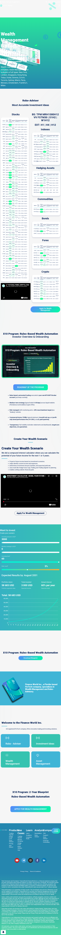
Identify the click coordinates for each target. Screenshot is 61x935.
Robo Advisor (11, 840)
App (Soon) (11, 846)
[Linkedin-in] (44, 860)
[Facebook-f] (37, 860)
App (19, 850)
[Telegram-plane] (23, 860)
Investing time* (6, 556)
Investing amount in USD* (9, 536)
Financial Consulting (46, 841)
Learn (28, 833)
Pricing (11, 843)
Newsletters (38, 833)
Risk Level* (24, 566)
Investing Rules (28, 837)
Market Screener (20, 840)
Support (45, 835)
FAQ (44, 833)
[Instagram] (30, 860)
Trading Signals (11, 834)
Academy (29, 835)
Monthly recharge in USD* (9, 546)
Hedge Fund (11, 837)
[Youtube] (17, 860)
